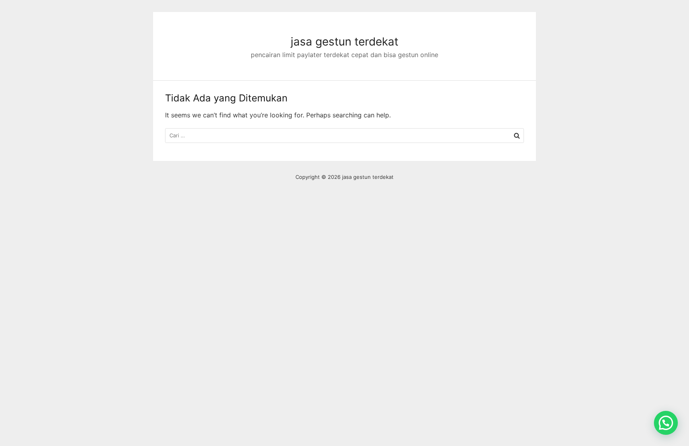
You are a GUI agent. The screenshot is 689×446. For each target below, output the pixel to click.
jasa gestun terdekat (344, 41)
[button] (666, 423)
